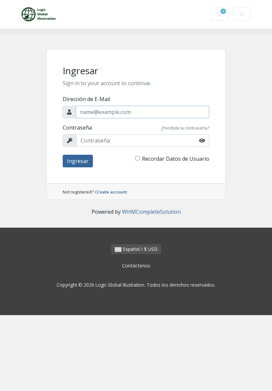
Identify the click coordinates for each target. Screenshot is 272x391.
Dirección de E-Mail (86, 99)
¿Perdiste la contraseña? (185, 128)
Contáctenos (136, 265)
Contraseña (77, 127)
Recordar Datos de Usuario (175, 158)
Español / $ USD (139, 249)
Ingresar (78, 161)
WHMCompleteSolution (151, 211)
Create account (111, 192)
